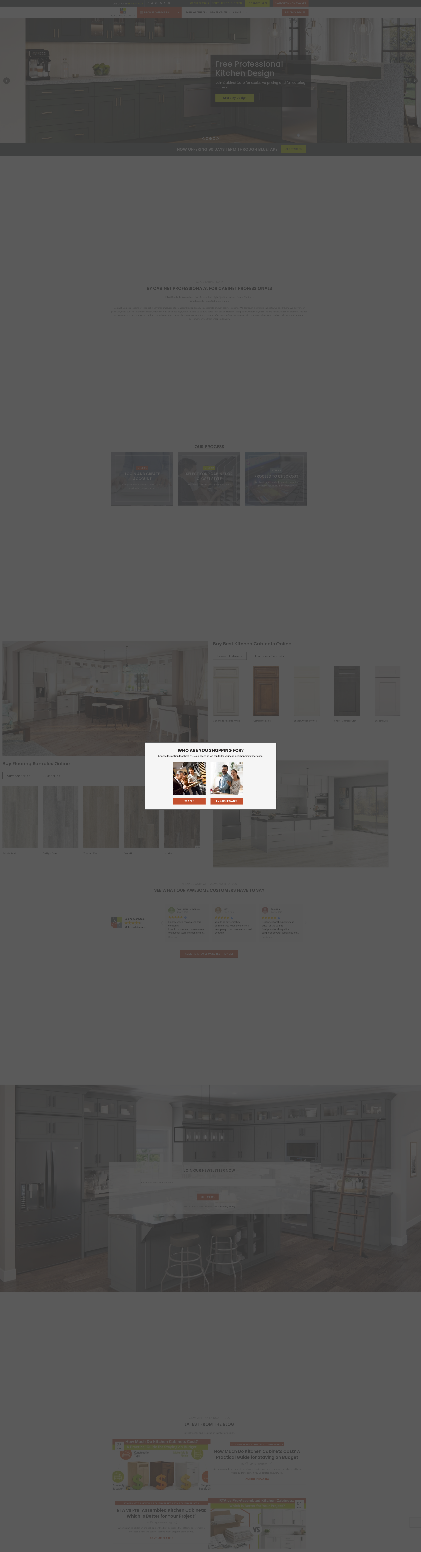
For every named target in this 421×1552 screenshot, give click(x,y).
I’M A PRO (189, 801)
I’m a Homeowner (227, 801)
